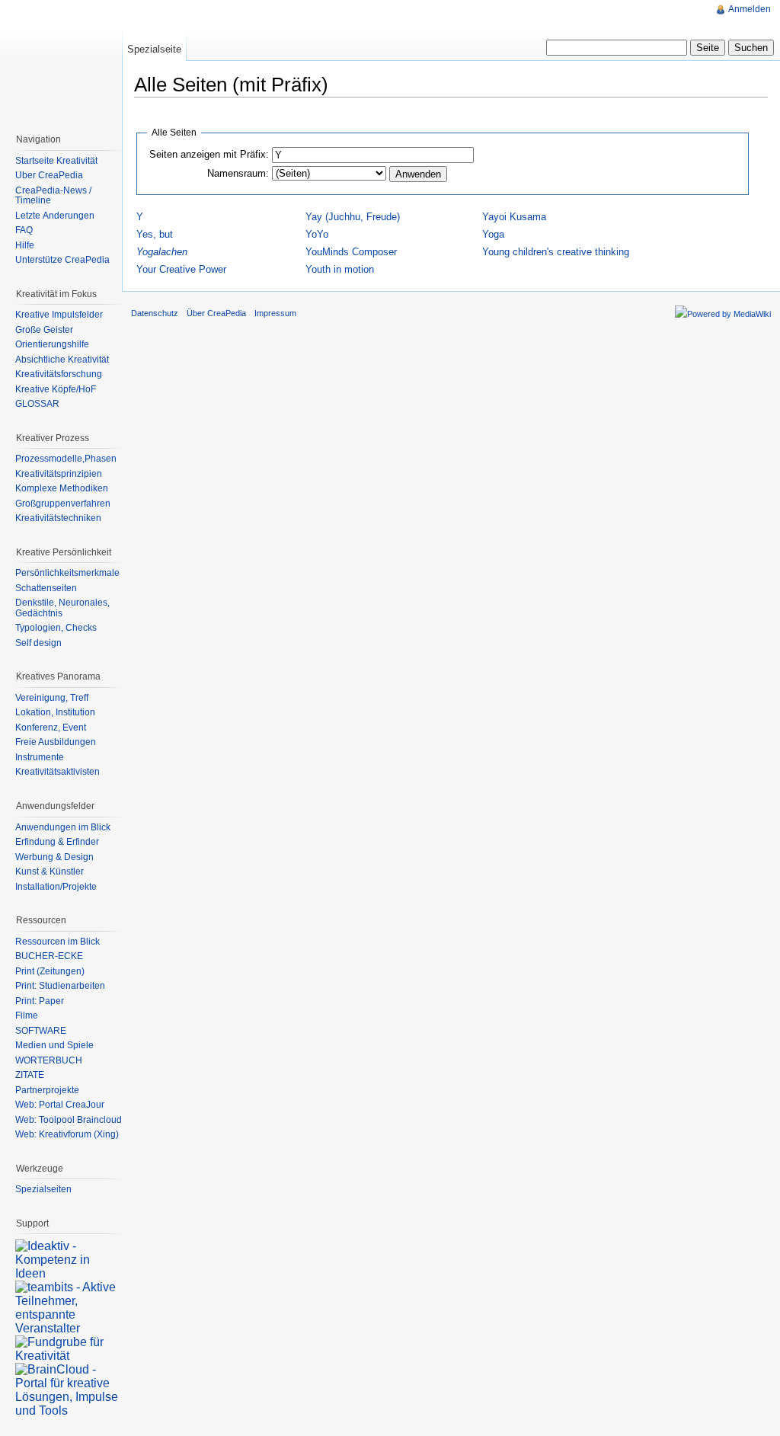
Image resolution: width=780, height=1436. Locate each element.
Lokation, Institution (55, 712)
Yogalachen (161, 251)
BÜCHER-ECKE (49, 956)
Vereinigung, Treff (51, 697)
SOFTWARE (40, 1030)
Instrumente (39, 757)
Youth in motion (339, 269)
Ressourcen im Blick (57, 941)
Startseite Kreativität (56, 160)
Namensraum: (238, 173)
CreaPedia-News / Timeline (53, 195)
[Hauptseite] (61, 61)
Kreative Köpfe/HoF (55, 389)
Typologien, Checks (56, 627)
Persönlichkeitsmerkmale (67, 573)
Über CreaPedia (49, 175)
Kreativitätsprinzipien (58, 474)
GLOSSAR (37, 403)
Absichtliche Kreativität (62, 359)
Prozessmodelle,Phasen (66, 458)
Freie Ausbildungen (55, 742)
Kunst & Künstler (49, 871)
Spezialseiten (43, 1189)
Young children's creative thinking (555, 251)
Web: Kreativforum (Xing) (67, 1134)
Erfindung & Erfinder (57, 841)
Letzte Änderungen (54, 215)
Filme (26, 1015)
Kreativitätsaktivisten (57, 771)
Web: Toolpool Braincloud (68, 1120)
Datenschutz (154, 313)
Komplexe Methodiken (61, 488)
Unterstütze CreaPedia (62, 259)
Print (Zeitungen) (50, 971)
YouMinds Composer (351, 251)
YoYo (316, 234)
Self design (38, 643)
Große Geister (44, 330)
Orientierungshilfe (52, 344)
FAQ (24, 230)
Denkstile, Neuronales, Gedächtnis (62, 608)
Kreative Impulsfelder (59, 314)
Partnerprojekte (47, 1090)
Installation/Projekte (56, 886)
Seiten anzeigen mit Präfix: (209, 154)
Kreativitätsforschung (58, 374)
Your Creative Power (181, 269)
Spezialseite (154, 49)
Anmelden (749, 9)
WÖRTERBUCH (48, 1060)
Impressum (275, 313)
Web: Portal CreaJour (59, 1104)
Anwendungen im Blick (62, 827)
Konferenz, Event (50, 727)
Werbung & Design (54, 857)
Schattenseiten (46, 588)
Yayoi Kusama (514, 216)
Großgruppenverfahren (62, 503)
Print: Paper (39, 1001)
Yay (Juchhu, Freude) (352, 216)
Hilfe (24, 245)
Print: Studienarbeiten (60, 985)
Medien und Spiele (54, 1045)
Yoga (493, 234)
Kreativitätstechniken (58, 518)
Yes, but (154, 234)
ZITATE (29, 1075)
